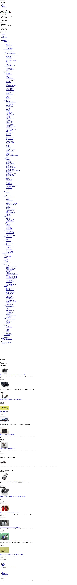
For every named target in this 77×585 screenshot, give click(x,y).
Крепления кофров (8, 47)
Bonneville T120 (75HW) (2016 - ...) (11, 204)
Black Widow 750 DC (9, 74)
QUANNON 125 (8, 241)
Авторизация (4, 3)
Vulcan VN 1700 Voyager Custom (10, 167)
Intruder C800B (8, 123)
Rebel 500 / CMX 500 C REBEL (10, 79)
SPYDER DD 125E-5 (9, 239)
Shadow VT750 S (8, 93)
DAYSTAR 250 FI (8, 218)
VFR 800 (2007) (8, 283)
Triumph (5, 196)
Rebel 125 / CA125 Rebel (9, 78)
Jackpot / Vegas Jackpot (9, 247)
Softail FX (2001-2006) (9, 183)
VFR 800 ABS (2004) (9, 282)
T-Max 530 (7, 330)
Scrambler (7, 208)
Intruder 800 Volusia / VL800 (10, 118)
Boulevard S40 (8, 109)
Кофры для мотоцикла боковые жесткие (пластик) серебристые (10, 527)
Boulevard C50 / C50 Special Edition (11, 102)
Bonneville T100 (8, 202)
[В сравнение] (5, 416)
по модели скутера (5, 324)
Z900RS (7, 259)
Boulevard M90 (8, 108)
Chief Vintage (8, 193)
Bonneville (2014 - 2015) (9, 200)
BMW (5, 318)
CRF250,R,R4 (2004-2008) (10, 269)
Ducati (5, 255)
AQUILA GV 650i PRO (9, 234)
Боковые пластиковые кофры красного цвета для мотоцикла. (9, 512)
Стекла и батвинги (8, 57)
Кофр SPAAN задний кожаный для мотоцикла (7, 434)
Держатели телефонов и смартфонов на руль (12, 55)
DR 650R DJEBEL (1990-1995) (10, 300)
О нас (3, 4)
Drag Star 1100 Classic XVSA (10, 132)
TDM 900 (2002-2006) (9, 294)
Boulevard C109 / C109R (9, 101)
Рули (6, 67)
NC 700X (7, 275)
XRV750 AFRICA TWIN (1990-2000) (11, 276)
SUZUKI (5, 100)
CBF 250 (7, 76)
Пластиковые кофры (9, 42)
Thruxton (7, 211)
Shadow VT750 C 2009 (9, 88)
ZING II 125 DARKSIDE (9, 243)
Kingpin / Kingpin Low (9, 249)
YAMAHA (5, 286)
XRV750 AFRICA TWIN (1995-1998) (11, 277)
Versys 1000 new (8, 317)
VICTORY (5, 244)
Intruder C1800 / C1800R (9, 121)
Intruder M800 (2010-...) (9, 125)
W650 (6, 176)
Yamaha (5, 328)
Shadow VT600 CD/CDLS (10, 86)
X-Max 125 (7, 331)
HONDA (5, 72)
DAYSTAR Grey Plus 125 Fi (10, 221)
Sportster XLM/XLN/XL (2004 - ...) (11, 186)
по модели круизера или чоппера (7, 71)
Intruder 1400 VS (8, 113)
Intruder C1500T (8, 120)
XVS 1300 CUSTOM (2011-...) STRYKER (12, 155)
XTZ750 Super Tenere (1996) (10, 292)
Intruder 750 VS (8, 117)
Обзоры (3, 35)
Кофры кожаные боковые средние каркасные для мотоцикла (9, 387)
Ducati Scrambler (8, 256)
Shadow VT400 (8, 84)
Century (7, 261)
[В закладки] (4, 416)
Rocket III (7, 206)
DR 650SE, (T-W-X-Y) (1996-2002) (11, 301)
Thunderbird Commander (9, 214)
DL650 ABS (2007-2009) (9, 304)
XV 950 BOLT (8, 153)
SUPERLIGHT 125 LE (9, 227)
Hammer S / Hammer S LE (9, 246)
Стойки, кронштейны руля (10, 68)
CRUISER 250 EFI (8, 224)
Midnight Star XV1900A (9, 140)
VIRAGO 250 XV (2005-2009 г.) (10, 149)
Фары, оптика (8, 58)
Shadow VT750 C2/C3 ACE (10, 90)
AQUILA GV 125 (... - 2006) (10, 232)
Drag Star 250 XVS (8, 135)
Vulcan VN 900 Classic (9, 172)
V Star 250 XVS (8, 145)
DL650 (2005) (8, 303)
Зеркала (7, 61)
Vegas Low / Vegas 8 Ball (9, 252)
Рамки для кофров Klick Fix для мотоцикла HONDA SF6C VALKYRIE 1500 (11, 554)
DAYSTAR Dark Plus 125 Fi (10, 220)
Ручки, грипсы (8, 59)
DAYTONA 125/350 (9, 237)
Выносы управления (9, 63)
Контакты (3, 571)
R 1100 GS (7, 323)
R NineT (7, 254)
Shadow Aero (8, 81)
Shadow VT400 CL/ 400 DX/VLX (11, 85)
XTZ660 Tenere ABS (9, 289)
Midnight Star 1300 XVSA (9, 139)
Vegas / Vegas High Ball (9, 251)
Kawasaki (5, 258)
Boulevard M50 (8, 107)
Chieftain (7, 194)
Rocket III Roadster (8, 207)
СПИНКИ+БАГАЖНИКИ (8, 49)
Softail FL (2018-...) (8, 182)
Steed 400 (7, 95)
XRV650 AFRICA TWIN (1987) (10, 273)
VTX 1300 (7, 97)
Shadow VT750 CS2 (9, 92)
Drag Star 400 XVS (8, 136)
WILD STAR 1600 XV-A (9, 152)
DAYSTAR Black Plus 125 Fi (10, 219)
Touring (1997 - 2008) (9, 188)
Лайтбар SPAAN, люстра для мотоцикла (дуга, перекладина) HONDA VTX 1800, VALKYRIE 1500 (15, 540)
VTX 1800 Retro (8, 99)
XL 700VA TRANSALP (9, 279)
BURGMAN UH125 (9, 327)
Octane (7, 250)
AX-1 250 (7, 265)
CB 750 (7, 75)
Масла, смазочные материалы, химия (9, 332)
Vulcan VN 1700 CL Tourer (10, 165)
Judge (6, 248)
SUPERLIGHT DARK (9, 228)
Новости (3, 34)
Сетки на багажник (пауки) (10, 51)
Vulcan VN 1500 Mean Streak (10, 161)
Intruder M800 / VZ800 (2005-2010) (11, 126)
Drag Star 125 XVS (8, 134)
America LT (7, 197)
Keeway (5, 223)
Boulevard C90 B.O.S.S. (9, 104)
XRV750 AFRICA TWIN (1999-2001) (11, 278)
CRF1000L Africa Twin (9, 285)
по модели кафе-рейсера (5, 253)
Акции (3, 36)
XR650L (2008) (8, 272)
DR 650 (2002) (8, 302)
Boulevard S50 (8, 110)
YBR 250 (7, 157)
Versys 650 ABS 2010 (9, 316)
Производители (4, 573)
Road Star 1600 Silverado (9, 141)
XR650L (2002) (8, 271)
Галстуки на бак (8, 64)
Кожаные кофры (8, 43)
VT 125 (7, 222)
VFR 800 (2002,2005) (9, 280)
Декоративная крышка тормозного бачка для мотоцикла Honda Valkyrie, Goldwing (12, 481)
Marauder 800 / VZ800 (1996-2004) (11, 129)
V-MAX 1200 (8, 146)
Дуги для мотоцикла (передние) (10, 53)
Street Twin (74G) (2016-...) (10, 210)
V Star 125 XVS (8, 144)
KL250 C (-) (7, 309)
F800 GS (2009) (8, 322)
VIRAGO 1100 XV (8, 147)
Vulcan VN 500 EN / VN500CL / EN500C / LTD (13, 170)
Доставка (3, 6)
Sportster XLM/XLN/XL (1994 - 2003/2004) (12, 185)
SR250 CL (7, 143)
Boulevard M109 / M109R (9, 106)
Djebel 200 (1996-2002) (9, 296)
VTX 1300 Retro (8, 98)
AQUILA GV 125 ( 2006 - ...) (10, 231)
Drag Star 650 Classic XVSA (10, 137)
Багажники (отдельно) (9, 50)
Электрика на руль (8, 56)
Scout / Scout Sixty (8, 195)
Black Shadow (8, 73)
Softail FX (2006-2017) (9, 184)
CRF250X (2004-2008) (9, 270)
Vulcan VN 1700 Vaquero (9, 166)
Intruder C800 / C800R (9, 122)
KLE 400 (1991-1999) (9, 313)
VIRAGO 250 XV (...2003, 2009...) (11, 148)
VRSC (7, 190)
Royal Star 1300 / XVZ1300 (10, 142)
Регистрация (4, 2)
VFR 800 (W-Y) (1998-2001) (10, 281)
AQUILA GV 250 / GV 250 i (10, 233)
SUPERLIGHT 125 (8, 226)
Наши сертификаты (5, 575)
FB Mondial (5, 257)
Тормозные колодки (7, 335)
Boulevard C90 (8, 103)
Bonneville (7, 199)
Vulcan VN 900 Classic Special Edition (11, 173)
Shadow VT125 (8, 83)
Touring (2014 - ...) (8, 189)
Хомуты (7, 70)
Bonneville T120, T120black (10, 205)
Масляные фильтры (9, 336)
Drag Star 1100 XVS (9, 133)
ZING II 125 (7, 242)
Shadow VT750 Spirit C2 (9, 94)
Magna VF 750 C (8, 77)
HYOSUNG (6, 230)
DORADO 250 (8, 225)
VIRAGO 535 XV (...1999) (10, 150)
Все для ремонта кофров (9, 48)
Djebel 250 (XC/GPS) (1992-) (10, 297)
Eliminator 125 (8, 159)
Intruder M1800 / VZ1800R (10, 124)
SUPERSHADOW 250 (9, 229)
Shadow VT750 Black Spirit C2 (10, 87)
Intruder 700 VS (8, 116)
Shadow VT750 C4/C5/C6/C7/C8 (10, 91)
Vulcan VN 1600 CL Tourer (10, 163)
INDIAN (5, 191)
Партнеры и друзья (5, 574)
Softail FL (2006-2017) (9, 181)
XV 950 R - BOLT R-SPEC (10, 154)
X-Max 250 (7, 329)
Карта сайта (4, 567)
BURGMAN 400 (8, 326)
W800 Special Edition (9, 177)
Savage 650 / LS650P (9, 130)
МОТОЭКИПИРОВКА (5, 338)
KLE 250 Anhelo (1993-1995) (10, 310)
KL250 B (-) (7, 308)
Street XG (7, 187)
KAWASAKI (6, 158)
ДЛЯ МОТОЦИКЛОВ (5, 40)
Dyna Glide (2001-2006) (9, 179)
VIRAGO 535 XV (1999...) (10, 151)
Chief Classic (7, 192)
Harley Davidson (6, 178)
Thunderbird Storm (8, 215)
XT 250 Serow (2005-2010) (10, 288)
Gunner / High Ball (8, 245)
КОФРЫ (5, 41)
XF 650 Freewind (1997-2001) (10, 299)
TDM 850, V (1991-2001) (9, 293)
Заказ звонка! (7, 16)
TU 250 (7, 131)
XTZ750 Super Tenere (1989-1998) (11, 291)
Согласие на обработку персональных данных (9, 566)
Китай (6, 363)
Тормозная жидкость (9, 334)
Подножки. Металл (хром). (4, 411)
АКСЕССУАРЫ (6, 54)
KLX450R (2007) (8, 314)
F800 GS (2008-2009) (9, 321)
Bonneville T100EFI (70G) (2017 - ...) (11, 203)
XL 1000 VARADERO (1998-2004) (11, 284)
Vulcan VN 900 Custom (9, 174)
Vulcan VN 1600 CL (9, 162)
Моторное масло (8, 333)
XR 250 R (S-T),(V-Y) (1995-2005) (11, 268)
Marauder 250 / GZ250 (9, 128)
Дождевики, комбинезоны (8, 339)
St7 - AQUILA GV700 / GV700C (10, 235)
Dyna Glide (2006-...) (9, 180)
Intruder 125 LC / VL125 (9, 112)
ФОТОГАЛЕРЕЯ (4, 37)
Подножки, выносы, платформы (11, 60)
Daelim (5, 216)
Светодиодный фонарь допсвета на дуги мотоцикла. (8, 448)
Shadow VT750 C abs (9, 89)
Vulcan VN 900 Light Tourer (10, 175)
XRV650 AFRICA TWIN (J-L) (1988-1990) (12, 274)
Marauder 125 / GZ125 (9, 127)
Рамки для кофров (8, 46)
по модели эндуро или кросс (6, 263)
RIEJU (5, 260)
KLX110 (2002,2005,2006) (10, 306)
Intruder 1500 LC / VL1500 (10, 114)
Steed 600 (7, 96)
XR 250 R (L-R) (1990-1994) (10, 267)
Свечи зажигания (6, 337)
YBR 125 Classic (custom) (9, 156)
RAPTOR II (7, 238)
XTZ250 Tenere (8, 287)
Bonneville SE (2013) (9, 201)
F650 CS (7, 320)
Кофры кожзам (8, 44)
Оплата (3, 5)
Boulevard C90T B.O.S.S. (9, 105)
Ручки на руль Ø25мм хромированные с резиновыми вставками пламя (11, 399)
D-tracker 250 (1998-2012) (9, 312)
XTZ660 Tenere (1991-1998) (10, 290)
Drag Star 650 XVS (8, 138)
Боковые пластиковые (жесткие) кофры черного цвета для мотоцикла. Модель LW (12, 374)
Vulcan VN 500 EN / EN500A (10, 169)
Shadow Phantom (8, 82)
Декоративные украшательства (10, 65)
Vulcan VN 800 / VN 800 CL (10, 171)
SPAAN (2, 363)
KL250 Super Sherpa (9, 307)
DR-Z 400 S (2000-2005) (9, 298)
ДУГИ (5, 52)
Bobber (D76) (8, 198)
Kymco (5, 240)
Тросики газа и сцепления (10, 69)
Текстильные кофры (9, 45)
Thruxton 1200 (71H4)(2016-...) (10, 212)
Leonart (5, 236)
